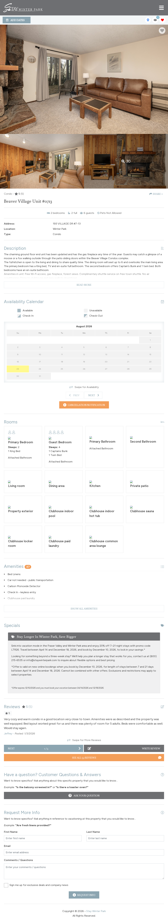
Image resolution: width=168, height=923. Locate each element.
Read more (84, 284)
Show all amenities (84, 608)
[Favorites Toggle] (162, 20)
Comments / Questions (18, 860)
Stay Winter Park (96, 911)
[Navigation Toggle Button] (161, 7)
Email (7, 846)
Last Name (93, 831)
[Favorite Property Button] (162, 30)
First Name (11, 831)
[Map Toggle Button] (148, 20)
